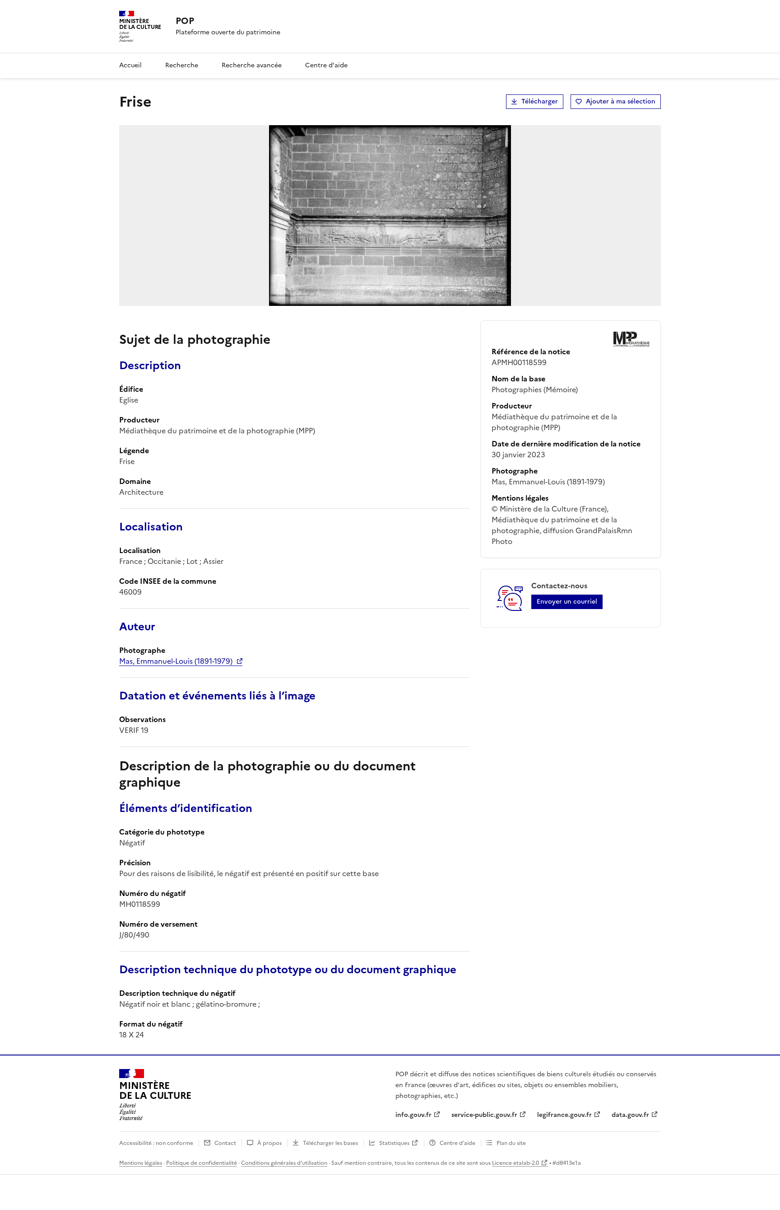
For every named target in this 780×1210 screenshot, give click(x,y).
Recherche (181, 65)
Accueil (130, 65)
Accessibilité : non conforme (156, 1143)
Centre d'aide (326, 65)
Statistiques (394, 1143)
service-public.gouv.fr (484, 1115)
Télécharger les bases (330, 1143)
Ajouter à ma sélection (620, 101)
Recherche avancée (252, 65)
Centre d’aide (457, 1143)
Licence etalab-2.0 (515, 1163)
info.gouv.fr (413, 1115)
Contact (225, 1143)
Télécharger (539, 101)
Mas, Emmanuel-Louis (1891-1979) (175, 661)
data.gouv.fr (630, 1115)
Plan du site (511, 1143)
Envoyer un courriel (567, 601)
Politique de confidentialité (201, 1163)
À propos (269, 1143)
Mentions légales (140, 1163)
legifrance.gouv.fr (564, 1115)
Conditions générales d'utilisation (284, 1163)
